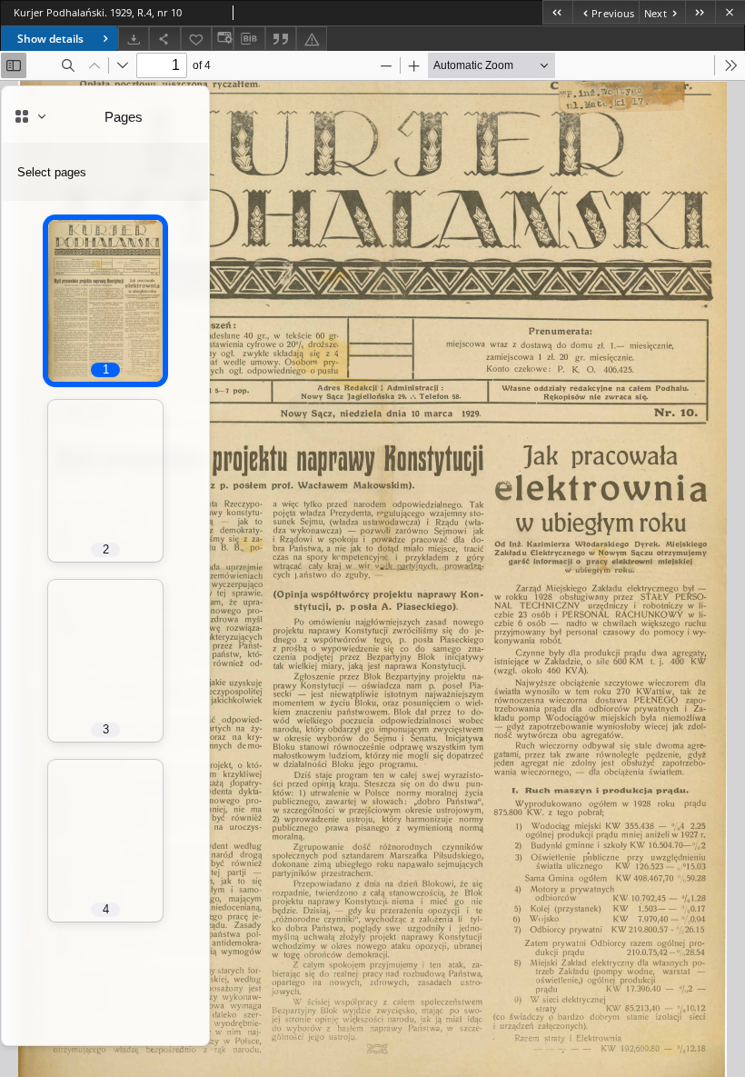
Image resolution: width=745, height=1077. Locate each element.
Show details (50, 38)
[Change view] (222, 38)
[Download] (133, 38)
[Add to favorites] (196, 38)
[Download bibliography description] (248, 39)
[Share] (164, 38)
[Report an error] (311, 38)
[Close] (730, 12)
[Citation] (280, 38)
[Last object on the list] (700, 12)
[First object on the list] (557, 12)
